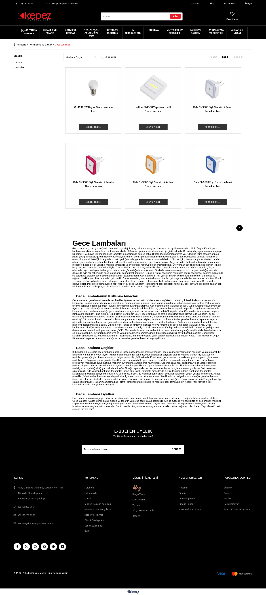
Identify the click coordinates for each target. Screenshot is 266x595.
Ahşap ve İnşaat (237, 31)
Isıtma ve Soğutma (112, 31)
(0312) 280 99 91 (24, 3)
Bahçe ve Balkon (195, 31)
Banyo (227, 493)
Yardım (136, 505)
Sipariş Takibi (186, 504)
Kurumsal (195, 3)
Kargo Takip (138, 494)
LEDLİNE (20, 67)
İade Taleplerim (187, 498)
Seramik (228, 487)
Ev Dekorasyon (231, 504)
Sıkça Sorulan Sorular (143, 510)
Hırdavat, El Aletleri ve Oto (91, 32)
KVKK (87, 531)
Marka (18, 56)
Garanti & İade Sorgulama (98, 509)
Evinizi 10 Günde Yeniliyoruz (238, 509)
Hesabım (183, 487)
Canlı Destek (138, 499)
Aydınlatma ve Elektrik (216, 31)
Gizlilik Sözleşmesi (94, 520)
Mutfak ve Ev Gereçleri (174, 31)
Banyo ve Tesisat (70, 31)
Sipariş (182, 493)
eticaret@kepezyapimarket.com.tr (36, 523)
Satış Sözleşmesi (94, 525)
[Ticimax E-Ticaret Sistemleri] (133, 592)
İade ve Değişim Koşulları (98, 504)
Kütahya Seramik (30, 32)
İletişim (248, 3)
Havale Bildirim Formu (190, 509)
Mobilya (154, 30)
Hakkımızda (230, 3)
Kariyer (88, 498)
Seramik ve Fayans (49, 31)
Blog (212, 3)
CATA (19, 62)
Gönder (176, 449)
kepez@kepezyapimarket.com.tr (62, 3)
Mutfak (227, 498)
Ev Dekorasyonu (133, 31)
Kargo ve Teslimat (94, 514)
